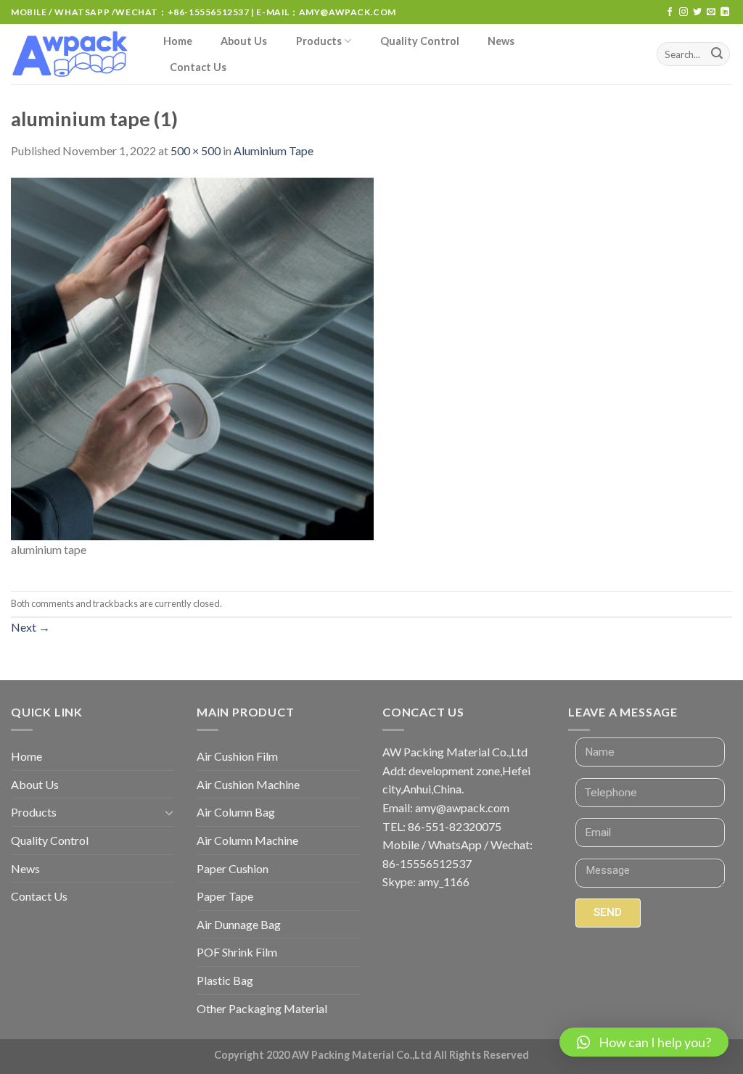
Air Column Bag (236, 812)
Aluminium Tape (273, 150)
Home (177, 41)
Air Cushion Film (237, 756)
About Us (244, 41)
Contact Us (198, 67)
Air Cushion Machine (248, 784)
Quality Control (419, 41)
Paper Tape (225, 896)
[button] (643, 1042)
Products (319, 41)
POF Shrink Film (237, 952)
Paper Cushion (232, 868)
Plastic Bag (225, 980)
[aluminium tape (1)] (192, 357)
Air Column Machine (247, 840)
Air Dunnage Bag (239, 924)
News (501, 41)
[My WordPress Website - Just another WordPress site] (72, 54)
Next (30, 627)
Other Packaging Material (262, 1008)
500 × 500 (196, 150)
